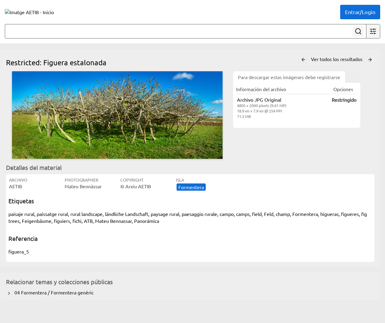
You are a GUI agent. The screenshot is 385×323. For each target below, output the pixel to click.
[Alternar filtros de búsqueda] (373, 31)
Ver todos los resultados (337, 59)
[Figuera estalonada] (117, 115)
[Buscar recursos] (358, 31)
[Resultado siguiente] (369, 60)
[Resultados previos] (303, 60)
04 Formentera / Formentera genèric (53, 292)
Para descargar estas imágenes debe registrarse (289, 77)
